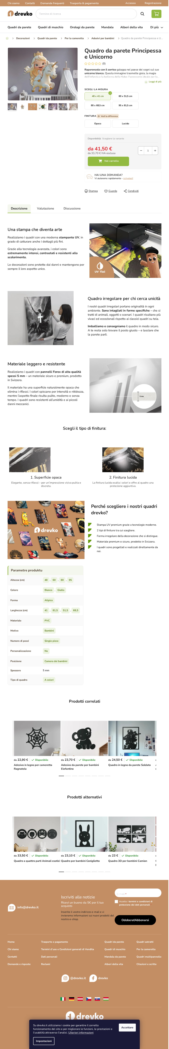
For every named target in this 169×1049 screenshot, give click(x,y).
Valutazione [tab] (45, 208)
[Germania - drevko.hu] (71, 999)
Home (11, 942)
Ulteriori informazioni (81, 1032)
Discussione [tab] (72, 208)
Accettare (127, 1027)
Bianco (48, 590)
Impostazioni (44, 1041)
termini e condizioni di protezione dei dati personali (135, 903)
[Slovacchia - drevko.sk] (97, 999)
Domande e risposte (19, 964)
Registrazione (153, 3)
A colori (49, 680)
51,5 (65, 610)
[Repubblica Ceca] (88, 999)
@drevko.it (78, 978)
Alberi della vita (113, 964)
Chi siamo (13, 3)
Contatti (30, 3)
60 (54, 580)
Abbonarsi (142, 920)
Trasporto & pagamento (84, 3)
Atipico (49, 600)
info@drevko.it (27, 907)
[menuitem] (19, 27)
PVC (47, 620)
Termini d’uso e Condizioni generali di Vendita (67, 949)
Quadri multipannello (148, 956)
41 (46, 610)
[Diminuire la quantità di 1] (141, 150)
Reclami (45, 964)
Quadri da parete (114, 942)
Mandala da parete (115, 956)
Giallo (60, 590)
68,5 (75, 610)
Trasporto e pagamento (54, 942)
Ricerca (142, 14)
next (158, 747)
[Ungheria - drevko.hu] (106, 999)
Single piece (51, 641)
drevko (103, 978)
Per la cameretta (145, 949)
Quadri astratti (144, 942)
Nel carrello (108, 161)
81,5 (55, 610)
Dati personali (49, 956)
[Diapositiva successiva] (75, 74)
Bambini (49, 630)
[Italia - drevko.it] (63, 999)
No (46, 651)
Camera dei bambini (56, 661)
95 (70, 580)
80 (62, 580)
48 (46, 580)
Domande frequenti (52, 3)
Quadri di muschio (114, 949)
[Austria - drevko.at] (80, 999)
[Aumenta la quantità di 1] (155, 150)
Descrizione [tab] (19, 208)
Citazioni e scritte (146, 964)
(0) (104, 63)
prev (10, 747)
